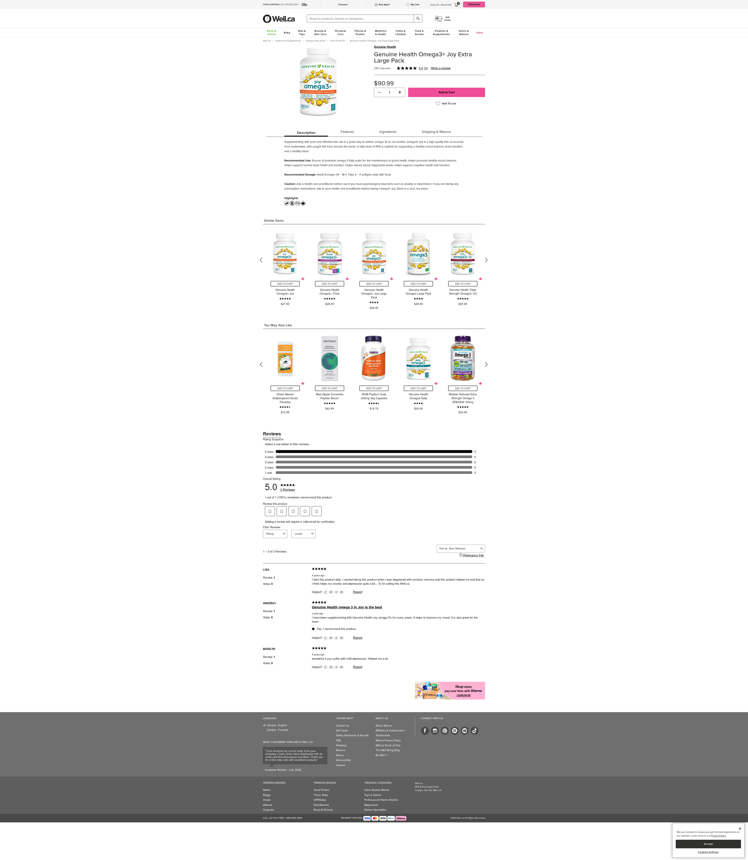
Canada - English (277, 725)
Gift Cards (342, 730)
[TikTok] (475, 731)
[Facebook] (425, 731)
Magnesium (371, 805)
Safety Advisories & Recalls (352, 735)
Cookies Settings (708, 852)
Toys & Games (372, 795)
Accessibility (343, 760)
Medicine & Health (380, 32)
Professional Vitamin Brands (381, 800)
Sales (479, 32)
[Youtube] (465, 731)
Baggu (267, 795)
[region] (708, 840)
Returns (341, 750)
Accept (708, 844)
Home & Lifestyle (400, 32)
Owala (266, 800)
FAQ (338, 740)
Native (267, 790)
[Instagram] (435, 731)
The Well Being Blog (388, 750)
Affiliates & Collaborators (390, 730)
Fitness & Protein (360, 32)
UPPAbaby (320, 800)
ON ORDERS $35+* (281, 4)
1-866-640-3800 (293, 818)
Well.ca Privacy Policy (388, 740)
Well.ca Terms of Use (388, 745)
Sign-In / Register (440, 5)
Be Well (381, 755)
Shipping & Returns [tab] (436, 131)
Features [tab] (347, 131)
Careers (341, 765)
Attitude (267, 805)
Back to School (271, 32)
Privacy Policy (718, 836)
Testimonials (383, 735)
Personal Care (340, 32)
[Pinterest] (445, 731)
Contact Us (342, 726)
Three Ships (321, 795)
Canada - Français (277, 730)
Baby (287, 32)
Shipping (341, 745)
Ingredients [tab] (387, 131)
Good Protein (322, 790)
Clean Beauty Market (376, 790)
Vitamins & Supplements (441, 32)
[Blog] (455, 731)
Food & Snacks (419, 32)
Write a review (441, 68)
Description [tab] (306, 132)
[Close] (740, 828)
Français (343, 4)
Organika (268, 810)
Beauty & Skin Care (320, 32)
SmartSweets (321, 805)
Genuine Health (385, 47)
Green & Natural (464, 32)
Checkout (474, 4)
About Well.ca (384, 726)
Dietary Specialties (375, 810)
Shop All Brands (323, 810)
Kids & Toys (302, 32)
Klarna (339, 755)
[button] (379, 92)
